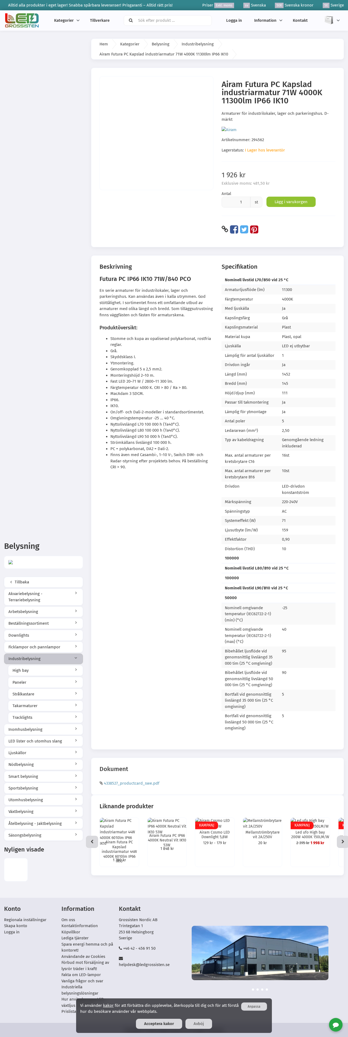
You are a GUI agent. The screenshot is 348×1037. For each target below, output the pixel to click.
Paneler (19, 682)
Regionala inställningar (25, 919)
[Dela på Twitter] (244, 229)
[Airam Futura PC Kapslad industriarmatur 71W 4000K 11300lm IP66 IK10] (16, 870)
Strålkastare (23, 694)
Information (265, 20)
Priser (217, 5)
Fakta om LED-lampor (81, 974)
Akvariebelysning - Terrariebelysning (25, 596)
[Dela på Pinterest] (254, 229)
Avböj (199, 1023)
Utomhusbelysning (25, 799)
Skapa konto (15, 925)
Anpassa (254, 1006)
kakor (108, 1005)
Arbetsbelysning (23, 611)
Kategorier (64, 20)
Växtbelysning (20, 811)
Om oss (68, 919)
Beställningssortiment (28, 623)
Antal (226, 193)
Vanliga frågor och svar (82, 981)
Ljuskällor (17, 752)
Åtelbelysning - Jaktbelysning (35, 823)
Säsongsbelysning (24, 835)
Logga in (234, 20)
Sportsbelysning (23, 788)
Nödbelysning (21, 764)
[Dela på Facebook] (234, 229)
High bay (21, 670)
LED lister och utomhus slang (35, 741)
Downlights (18, 635)
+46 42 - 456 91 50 (139, 948)
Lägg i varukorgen (291, 201)
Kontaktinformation (79, 925)
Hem (104, 44)
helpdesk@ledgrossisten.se (144, 964)
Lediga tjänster (75, 938)
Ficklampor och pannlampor (34, 647)
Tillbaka (21, 582)
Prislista (68, 1011)
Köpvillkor (70, 932)
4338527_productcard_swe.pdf (131, 783)
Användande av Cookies (83, 956)
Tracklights (22, 717)
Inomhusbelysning (25, 729)
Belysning (160, 44)
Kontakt (300, 20)
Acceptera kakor (159, 1023)
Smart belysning (23, 776)
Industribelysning (24, 658)
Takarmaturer (25, 705)
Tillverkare (100, 20)
